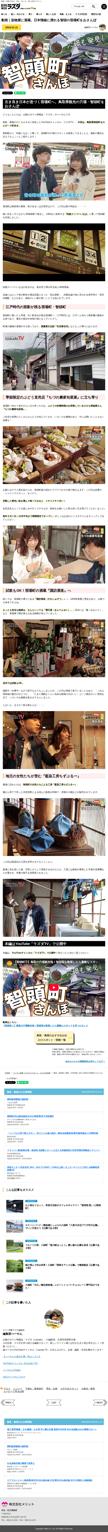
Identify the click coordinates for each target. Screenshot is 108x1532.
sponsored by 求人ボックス (91, 1092)
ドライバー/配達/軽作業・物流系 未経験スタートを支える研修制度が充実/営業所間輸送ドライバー (53, 1150)
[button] (54, 1038)
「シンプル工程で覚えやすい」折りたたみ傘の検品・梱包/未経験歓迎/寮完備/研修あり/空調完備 (52, 1133)
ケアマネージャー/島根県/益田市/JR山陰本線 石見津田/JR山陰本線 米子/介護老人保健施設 (49, 1480)
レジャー (17, 1388)
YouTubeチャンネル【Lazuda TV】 (21, 1363)
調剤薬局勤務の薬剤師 (17, 1099)
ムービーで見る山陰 (14, 1391)
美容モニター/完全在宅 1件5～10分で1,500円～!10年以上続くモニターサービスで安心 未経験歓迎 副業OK (53, 1168)
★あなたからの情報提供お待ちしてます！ (85, 1061)
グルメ (7, 1388)
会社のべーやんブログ (14, 1377)
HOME (7, 1073)
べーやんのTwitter (12, 1370)
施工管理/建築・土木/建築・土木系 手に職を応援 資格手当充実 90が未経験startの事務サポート (52, 1429)
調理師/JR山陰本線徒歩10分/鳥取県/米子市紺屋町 (30, 1116)
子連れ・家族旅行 (34, 1388)
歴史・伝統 (52, 1388)
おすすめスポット (69, 1388)
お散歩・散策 (88, 1388)
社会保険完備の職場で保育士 (21, 1463)
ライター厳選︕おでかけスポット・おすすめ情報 (31, 1073)
